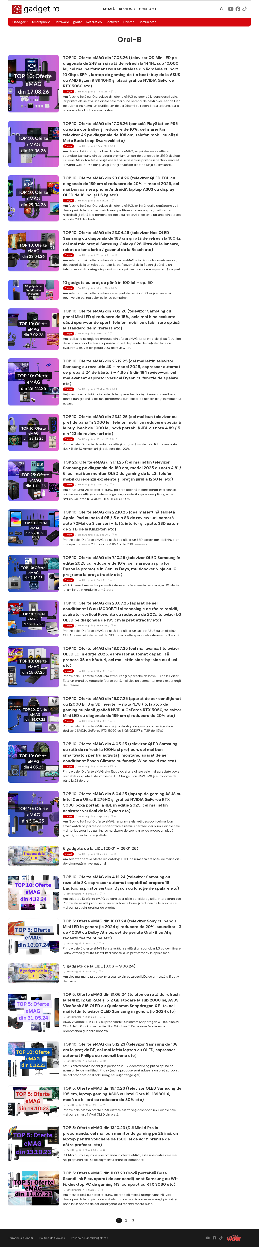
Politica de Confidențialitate (89, 1238)
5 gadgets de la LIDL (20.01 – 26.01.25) (100, 848)
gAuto (77, 22)
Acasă (108, 9)
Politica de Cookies (52, 1238)
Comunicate (147, 22)
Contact (148, 9)
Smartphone (41, 22)
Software (112, 22)
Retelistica (94, 22)
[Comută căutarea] (222, 9)
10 (104, 1061)
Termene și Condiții (20, 1238)
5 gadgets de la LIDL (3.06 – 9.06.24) (99, 966)
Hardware (62, 22)
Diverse (128, 22)
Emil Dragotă (85, 91)
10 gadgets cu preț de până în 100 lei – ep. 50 (108, 282)
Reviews (127, 9)
